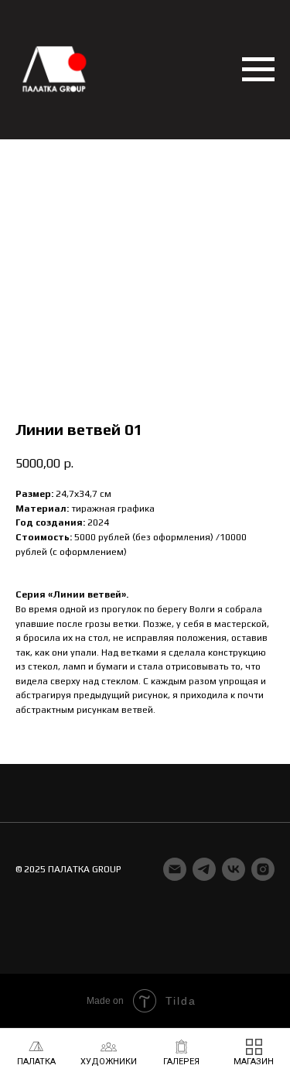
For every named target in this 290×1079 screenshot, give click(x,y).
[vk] (233, 869)
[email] (174, 869)
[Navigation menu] (258, 69)
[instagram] (263, 869)
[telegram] (204, 869)
